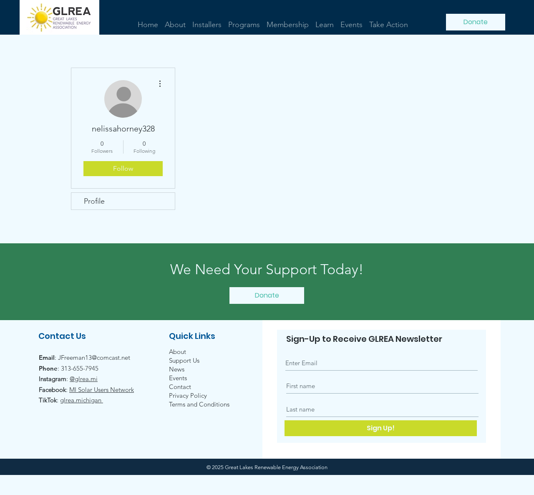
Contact (180, 387)
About (177, 352)
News (176, 369)
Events (178, 378)
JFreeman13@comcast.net (94, 357)
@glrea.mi (84, 379)
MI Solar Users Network (101, 390)
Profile (94, 201)
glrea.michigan (81, 400)
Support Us (184, 360)
